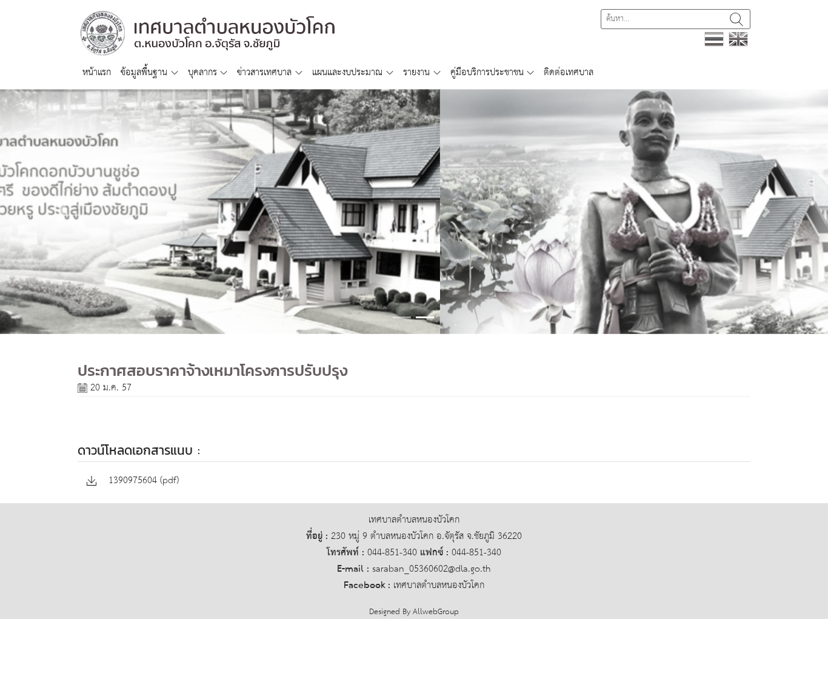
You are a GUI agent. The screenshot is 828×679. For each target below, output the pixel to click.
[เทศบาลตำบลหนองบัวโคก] (208, 32)
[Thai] (714, 38)
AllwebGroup (436, 612)
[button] (62, 211)
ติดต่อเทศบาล (568, 72)
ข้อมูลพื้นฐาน (144, 72)
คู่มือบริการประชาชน (487, 72)
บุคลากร (202, 72)
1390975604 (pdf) (142, 481)
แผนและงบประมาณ (347, 72)
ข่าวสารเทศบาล (264, 72)
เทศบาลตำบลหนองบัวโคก (438, 585)
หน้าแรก (96, 72)
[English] (738, 38)
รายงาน (416, 72)
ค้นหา (736, 19)
